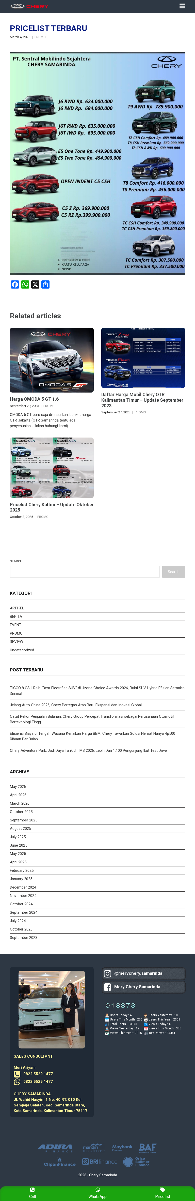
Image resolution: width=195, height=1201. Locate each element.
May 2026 (18, 786)
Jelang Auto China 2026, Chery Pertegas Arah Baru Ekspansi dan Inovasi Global (76, 705)
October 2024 (21, 904)
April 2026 (18, 795)
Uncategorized (22, 650)
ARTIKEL (17, 608)
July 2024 (18, 921)
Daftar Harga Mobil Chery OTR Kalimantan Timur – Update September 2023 (142, 400)
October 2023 (21, 929)
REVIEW (16, 641)
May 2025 (18, 853)
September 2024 (23, 912)
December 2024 (23, 887)
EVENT (15, 625)
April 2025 (18, 862)
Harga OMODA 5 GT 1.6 (34, 399)
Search (16, 561)
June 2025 (18, 845)
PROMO (40, 37)
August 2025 (20, 828)
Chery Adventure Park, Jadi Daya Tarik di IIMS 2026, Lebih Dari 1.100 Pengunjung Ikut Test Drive (88, 750)
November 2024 (23, 895)
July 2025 (18, 837)
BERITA (16, 616)
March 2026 (19, 803)
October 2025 (21, 811)
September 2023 (23, 937)
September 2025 (23, 820)
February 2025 (22, 870)
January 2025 (21, 879)
